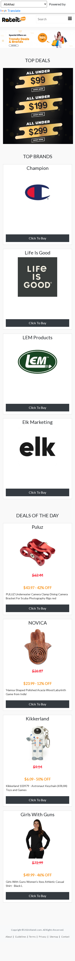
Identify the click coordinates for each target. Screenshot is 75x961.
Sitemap (54, 936)
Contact (65, 936)
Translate (13, 10)
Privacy (42, 936)
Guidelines (20, 936)
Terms (32, 936)
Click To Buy (37, 238)
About (9, 936)
